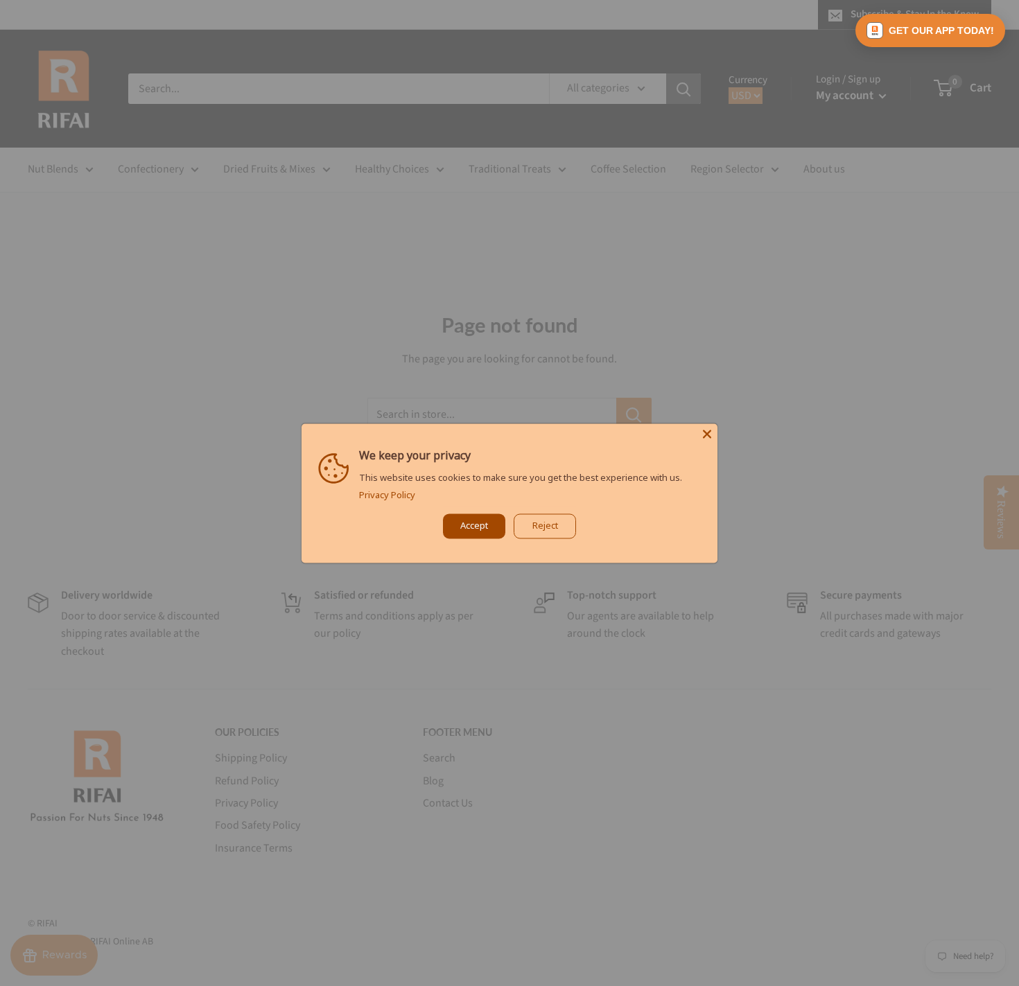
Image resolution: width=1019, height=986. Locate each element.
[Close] (707, 434)
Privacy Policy (387, 494)
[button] (930, 30)
